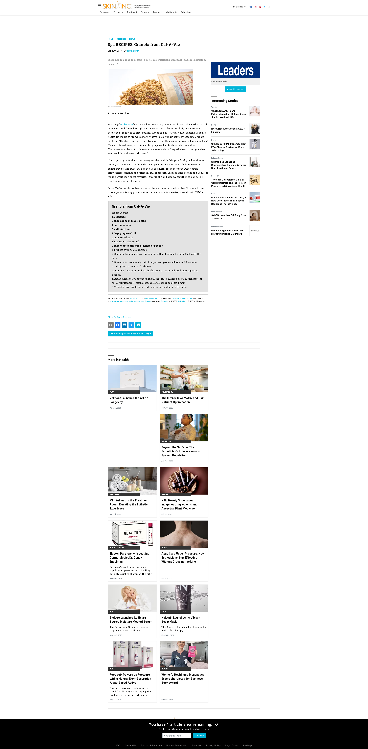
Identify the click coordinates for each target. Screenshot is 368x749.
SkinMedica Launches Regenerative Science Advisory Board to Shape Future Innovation (228, 165)
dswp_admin (133, 51)
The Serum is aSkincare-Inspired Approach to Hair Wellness (129, 629)
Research (215, 176)
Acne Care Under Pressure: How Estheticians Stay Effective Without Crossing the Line (182, 557)
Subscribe (164, 301)
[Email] (111, 325)
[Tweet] (131, 325)
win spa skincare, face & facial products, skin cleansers (131, 301)
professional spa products (182, 298)
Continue (199, 735)
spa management (152, 298)
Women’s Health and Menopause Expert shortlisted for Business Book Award (182, 678)
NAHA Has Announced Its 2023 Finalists (228, 130)
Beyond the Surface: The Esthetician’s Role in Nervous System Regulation (180, 451)
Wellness (121, 39)
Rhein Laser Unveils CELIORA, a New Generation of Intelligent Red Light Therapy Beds (228, 200)
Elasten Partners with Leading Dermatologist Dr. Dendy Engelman (129, 557)
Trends (214, 107)
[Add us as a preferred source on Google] (138, 325)
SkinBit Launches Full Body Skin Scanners (228, 217)
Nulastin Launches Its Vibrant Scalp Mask (180, 619)
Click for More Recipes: (120, 317)
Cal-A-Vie (127, 124)
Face (112, 392)
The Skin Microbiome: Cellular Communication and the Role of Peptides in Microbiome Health (228, 183)
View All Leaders (236, 89)
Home (110, 39)
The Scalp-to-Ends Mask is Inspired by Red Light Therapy (183, 629)
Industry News (217, 158)
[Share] (117, 325)
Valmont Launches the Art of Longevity (129, 400)
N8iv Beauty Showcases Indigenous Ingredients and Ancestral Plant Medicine (179, 504)
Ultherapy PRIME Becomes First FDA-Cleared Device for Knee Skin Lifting (228, 147)
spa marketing (135, 298)
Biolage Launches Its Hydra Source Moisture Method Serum (131, 619)
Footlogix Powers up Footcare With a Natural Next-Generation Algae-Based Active (130, 678)
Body (213, 194)
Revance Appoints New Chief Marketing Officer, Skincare (227, 232)
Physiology (167, 392)
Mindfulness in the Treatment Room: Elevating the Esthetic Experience (129, 504)
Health (132, 39)
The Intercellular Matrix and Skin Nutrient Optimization (182, 400)
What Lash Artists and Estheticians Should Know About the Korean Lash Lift (229, 114)
